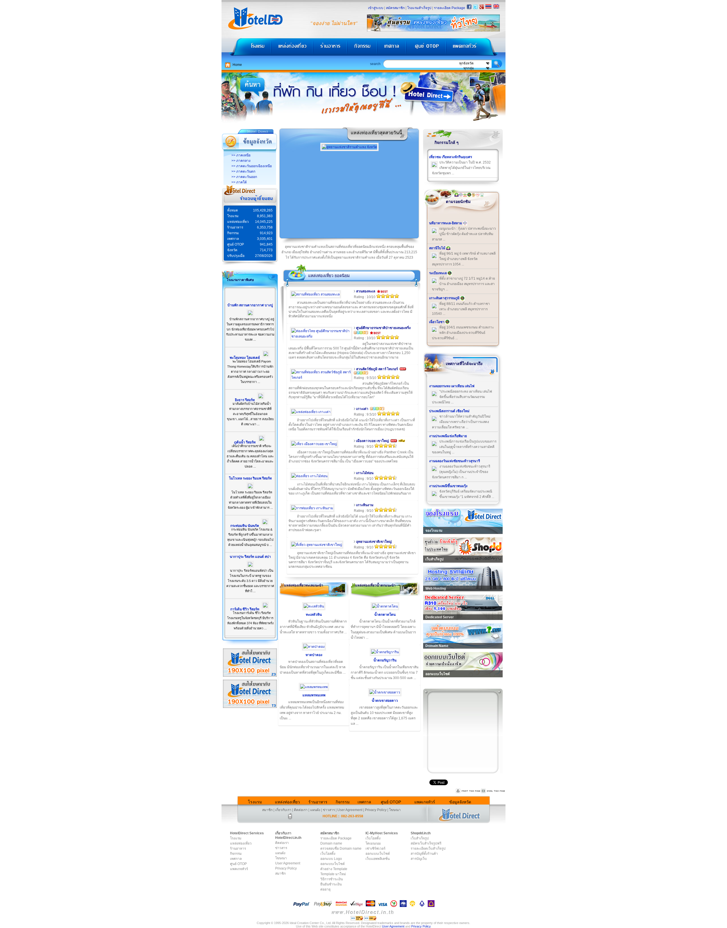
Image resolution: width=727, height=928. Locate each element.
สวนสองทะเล (365, 291)
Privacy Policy (376, 810)
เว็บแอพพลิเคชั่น (377, 859)
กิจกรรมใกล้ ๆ (446, 142)
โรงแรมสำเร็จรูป (419, 8)
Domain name (331, 843)
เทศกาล (392, 48)
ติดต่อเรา (301, 810)
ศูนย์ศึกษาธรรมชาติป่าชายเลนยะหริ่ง (383, 328)
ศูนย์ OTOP (426, 48)
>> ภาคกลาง (240, 161)
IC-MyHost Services (381, 833)
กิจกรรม (363, 48)
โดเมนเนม (373, 843)
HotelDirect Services (247, 833)
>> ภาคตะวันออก (244, 177)
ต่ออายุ (325, 889)
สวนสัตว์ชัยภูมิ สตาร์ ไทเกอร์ (377, 369)
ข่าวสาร (329, 810)
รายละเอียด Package (449, 8)
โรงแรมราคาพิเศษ (240, 280)
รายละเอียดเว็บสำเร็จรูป (428, 849)
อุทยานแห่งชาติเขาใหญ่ (374, 542)
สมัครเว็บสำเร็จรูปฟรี (426, 843)
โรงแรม (246, 48)
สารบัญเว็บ (419, 859)
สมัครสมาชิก (395, 8)
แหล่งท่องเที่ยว (292, 48)
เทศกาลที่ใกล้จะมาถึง (464, 363)
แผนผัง (315, 810)
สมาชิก (267, 810)
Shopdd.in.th (421, 833)
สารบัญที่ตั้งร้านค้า (424, 854)
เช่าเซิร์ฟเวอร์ (375, 849)
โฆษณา (395, 810)
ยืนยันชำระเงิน (331, 884)
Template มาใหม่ (333, 874)
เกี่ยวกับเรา (283, 810)
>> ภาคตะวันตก (243, 171)
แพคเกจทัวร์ (475, 48)
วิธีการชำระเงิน (331, 879)
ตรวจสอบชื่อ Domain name (341, 849)
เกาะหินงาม (364, 505)
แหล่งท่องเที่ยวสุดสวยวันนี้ (376, 132)
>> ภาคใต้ (239, 182)
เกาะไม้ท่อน (364, 473)
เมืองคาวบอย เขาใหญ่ (372, 441)
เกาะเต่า (362, 409)
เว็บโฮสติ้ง (327, 854)
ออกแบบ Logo (331, 859)
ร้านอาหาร (330, 48)
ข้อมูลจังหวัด (460, 802)
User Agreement (349, 810)
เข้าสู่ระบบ (375, 8)
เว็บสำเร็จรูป (420, 838)
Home (237, 65)
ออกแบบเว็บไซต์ (332, 864)
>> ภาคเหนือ (240, 155)
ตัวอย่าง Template (333, 869)
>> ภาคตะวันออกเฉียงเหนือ (251, 166)
